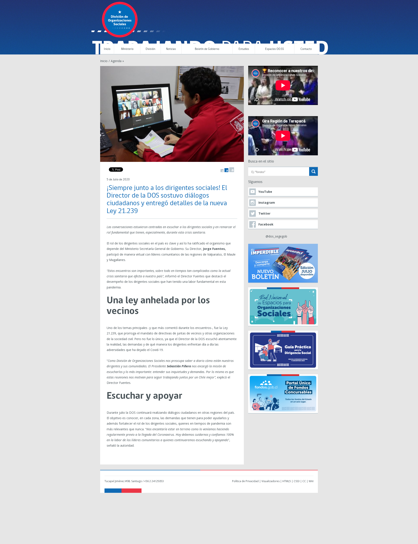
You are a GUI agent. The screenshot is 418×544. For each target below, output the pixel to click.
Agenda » (117, 61)
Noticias (171, 49)
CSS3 (297, 481)
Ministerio (127, 49)
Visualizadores (270, 481)
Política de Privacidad (245, 481)
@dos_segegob (276, 236)
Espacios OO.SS (274, 49)
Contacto (306, 49)
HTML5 (286, 481)
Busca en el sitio (261, 161)
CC (304, 481)
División (150, 49)
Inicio (107, 49)
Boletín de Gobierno (207, 49)
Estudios (244, 49)
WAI (311, 481)
